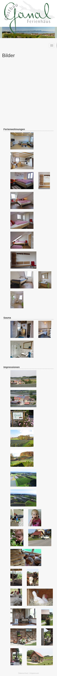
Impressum (34, 673)
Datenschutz (23, 673)
